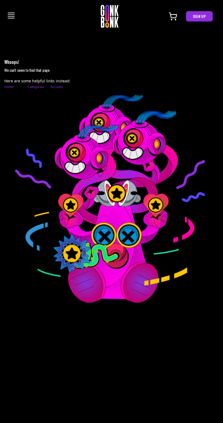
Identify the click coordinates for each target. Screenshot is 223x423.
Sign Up (199, 16)
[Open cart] (173, 16)
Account (57, 87)
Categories (35, 87)
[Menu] (11, 15)
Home (9, 87)
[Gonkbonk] (110, 16)
